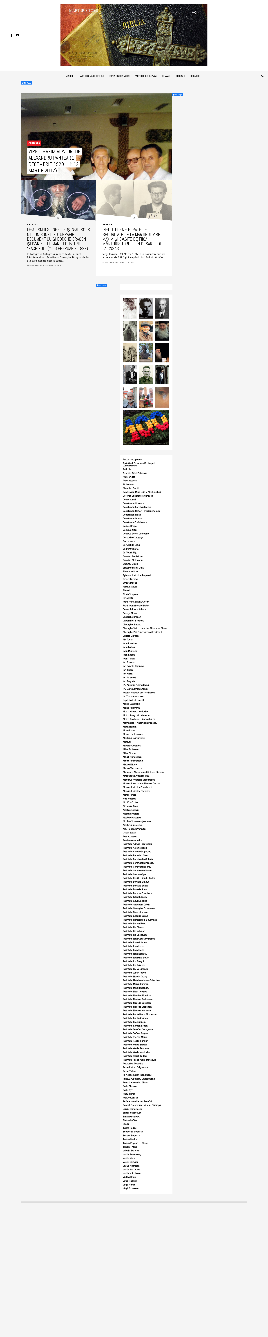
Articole (70, 76)
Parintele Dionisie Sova (135, 889)
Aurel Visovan (130, 480)
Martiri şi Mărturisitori (92, 76)
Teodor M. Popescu (133, 1131)
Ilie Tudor (128, 639)
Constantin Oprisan (133, 518)
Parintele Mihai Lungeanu (136, 988)
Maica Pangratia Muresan (136, 715)
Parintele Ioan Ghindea (135, 942)
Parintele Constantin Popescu (138, 863)
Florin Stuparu (130, 594)
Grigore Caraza (130, 636)
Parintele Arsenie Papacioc (137, 851)
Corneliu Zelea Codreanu (136, 533)
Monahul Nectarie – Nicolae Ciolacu (141, 783)
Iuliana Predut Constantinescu (139, 692)
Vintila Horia (129, 1177)
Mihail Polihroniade (133, 760)
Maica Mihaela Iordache (135, 711)
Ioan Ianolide (130, 643)
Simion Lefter (130, 1120)
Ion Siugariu (129, 681)
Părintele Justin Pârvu (146, 76)
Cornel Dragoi (130, 526)
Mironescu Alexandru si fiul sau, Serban (143, 772)
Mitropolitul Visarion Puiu (136, 776)
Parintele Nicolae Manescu (137, 1010)
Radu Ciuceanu (130, 1086)
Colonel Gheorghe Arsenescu (138, 496)
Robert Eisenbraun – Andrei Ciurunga (142, 1105)
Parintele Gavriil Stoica (135, 901)
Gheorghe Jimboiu (132, 624)
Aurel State (129, 477)
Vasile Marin (129, 1158)
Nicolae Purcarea (132, 817)
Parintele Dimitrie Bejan (135, 885)
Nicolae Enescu (130, 810)
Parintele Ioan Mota (133, 950)
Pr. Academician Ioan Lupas (137, 1075)
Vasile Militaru (130, 1162)
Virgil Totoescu (130, 1188)
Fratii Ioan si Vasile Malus (136, 605)
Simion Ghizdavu (131, 1116)
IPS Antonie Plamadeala (136, 685)
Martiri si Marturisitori (134, 738)
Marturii (127, 742)
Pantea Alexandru (132, 840)
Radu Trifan (129, 1094)
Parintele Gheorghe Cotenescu (139, 908)
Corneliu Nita (129, 530)
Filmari (126, 590)
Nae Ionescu (129, 798)
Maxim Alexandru (132, 745)
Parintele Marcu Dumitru (135, 984)
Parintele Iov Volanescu (135, 969)
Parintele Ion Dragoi (133, 961)
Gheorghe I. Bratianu (133, 620)
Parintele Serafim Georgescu (138, 1029)
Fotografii (180, 76)
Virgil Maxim (129, 1184)
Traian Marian (130, 1139)
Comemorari (129, 499)
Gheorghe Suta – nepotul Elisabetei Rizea (145, 628)
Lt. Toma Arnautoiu (133, 696)
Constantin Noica (132, 514)
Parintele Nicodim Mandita (137, 995)
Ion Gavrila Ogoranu (133, 666)
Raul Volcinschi (130, 1097)
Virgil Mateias (130, 1181)
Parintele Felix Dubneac (135, 897)
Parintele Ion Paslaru (134, 965)
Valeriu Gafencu (131, 1150)
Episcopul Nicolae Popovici (137, 575)
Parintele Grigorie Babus (135, 916)
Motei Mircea (129, 795)
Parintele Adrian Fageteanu (137, 844)
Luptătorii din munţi (119, 76)
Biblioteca (128, 484)
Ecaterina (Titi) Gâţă (133, 568)
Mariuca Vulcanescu (133, 734)
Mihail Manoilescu (132, 757)
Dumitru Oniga (130, 564)
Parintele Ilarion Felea (134, 923)
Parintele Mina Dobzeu (135, 991)
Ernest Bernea (130, 579)
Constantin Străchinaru (135, 522)
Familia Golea (130, 586)
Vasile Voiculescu (132, 1173)
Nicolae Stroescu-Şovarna (137, 821)
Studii (126, 1124)
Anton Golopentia (132, 459)
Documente (195, 76)
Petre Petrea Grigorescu (135, 1067)
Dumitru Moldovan (133, 560)
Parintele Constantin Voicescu (138, 870)
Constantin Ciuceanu (133, 503)
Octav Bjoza (129, 832)
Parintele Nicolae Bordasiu (137, 1003)
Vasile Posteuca (131, 1169)
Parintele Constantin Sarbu (137, 867)
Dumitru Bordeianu (133, 556)
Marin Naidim (129, 726)
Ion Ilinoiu (128, 670)
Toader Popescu (131, 1135)
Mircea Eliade (130, 764)
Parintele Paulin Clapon (135, 1018)
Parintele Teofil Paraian (135, 1041)
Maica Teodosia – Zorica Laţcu (139, 719)
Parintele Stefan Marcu (135, 1037)
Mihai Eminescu (130, 749)
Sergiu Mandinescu (132, 1109)
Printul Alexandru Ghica (135, 1082)
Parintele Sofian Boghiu (135, 1033)
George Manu (130, 613)
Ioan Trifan (129, 658)
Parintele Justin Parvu (134, 972)
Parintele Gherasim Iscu (135, 912)
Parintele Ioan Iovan (133, 946)
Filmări (166, 76)
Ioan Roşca (129, 655)
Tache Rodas (129, 1128)
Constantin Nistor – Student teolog (141, 511)
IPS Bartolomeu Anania (135, 689)
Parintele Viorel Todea (135, 1056)
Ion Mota (127, 673)
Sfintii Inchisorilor (132, 1113)
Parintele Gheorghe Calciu (136, 904)
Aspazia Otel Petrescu (135, 473)
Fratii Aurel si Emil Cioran (136, 601)
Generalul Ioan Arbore (134, 609)
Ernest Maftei (130, 583)
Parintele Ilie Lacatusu (135, 935)
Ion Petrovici (129, 677)
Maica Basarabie (131, 704)
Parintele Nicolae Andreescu (137, 999)
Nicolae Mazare (131, 813)
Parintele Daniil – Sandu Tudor (139, 878)
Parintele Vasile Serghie (135, 1044)
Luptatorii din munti (133, 700)
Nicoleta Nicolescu (132, 825)
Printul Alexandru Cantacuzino (139, 1079)
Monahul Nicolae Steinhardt (137, 787)
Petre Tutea (129, 1071)
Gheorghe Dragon (132, 617)
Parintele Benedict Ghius (136, 855)
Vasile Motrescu (131, 1166)
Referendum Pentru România (138, 1101)
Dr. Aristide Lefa (131, 545)
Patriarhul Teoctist (133, 1063)
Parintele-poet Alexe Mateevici (139, 1060)
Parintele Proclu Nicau (134, 1022)
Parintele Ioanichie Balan (136, 957)
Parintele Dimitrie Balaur (136, 882)
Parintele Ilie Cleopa (133, 927)
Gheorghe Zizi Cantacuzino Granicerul (142, 632)
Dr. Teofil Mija (130, 552)
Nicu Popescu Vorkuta (134, 829)
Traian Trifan (130, 1147)
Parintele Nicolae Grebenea (137, 1007)
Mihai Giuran (129, 753)
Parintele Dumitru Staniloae (137, 893)
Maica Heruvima (131, 708)
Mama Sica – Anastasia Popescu (140, 723)
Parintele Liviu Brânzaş (135, 976)
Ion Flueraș (129, 662)
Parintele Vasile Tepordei (136, 1048)
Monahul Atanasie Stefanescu (139, 780)
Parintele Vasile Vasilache (136, 1052)
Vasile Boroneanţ (132, 1154)
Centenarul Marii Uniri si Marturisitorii (142, 492)
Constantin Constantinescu (137, 507)
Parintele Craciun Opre (134, 874)
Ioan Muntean (130, 651)
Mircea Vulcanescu (132, 768)
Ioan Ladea (129, 647)
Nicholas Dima (130, 806)
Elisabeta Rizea (131, 571)
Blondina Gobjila (131, 488)
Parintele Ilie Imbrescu (134, 931)
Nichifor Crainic (130, 802)
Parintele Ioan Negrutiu (135, 954)
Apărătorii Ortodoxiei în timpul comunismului (139, 464)
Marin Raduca (130, 730)
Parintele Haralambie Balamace (140, 920)
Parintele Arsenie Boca (135, 848)
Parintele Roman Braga (135, 1026)
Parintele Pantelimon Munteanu (139, 1014)
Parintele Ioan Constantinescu (139, 938)
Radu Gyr (127, 1090)
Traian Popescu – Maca (135, 1143)
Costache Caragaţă (133, 537)
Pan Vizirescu (129, 836)
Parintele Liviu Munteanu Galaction (141, 980)
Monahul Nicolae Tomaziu (136, 791)
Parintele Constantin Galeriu (138, 859)
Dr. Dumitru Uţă (130, 549)
